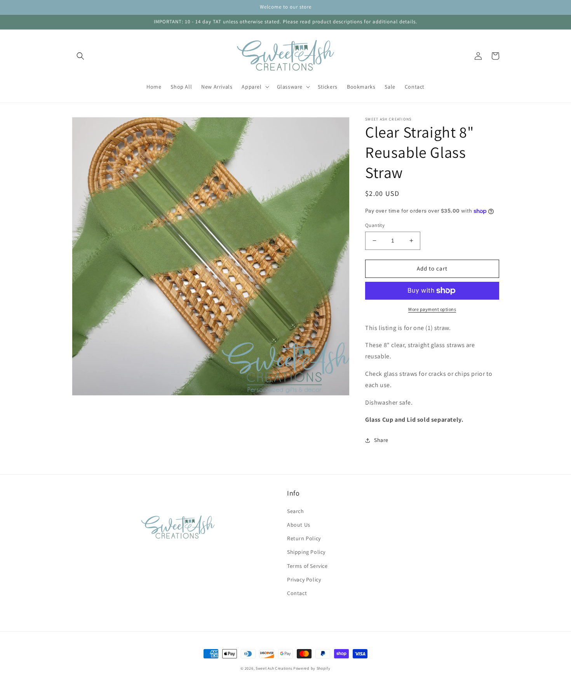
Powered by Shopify (312, 668)
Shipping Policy (306, 551)
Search (295, 511)
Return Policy (304, 538)
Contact (297, 593)
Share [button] (381, 439)
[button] (80, 56)
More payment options (432, 309)
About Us (298, 524)
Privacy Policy (304, 579)
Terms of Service (307, 565)
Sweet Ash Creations (274, 668)
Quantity (375, 225)
